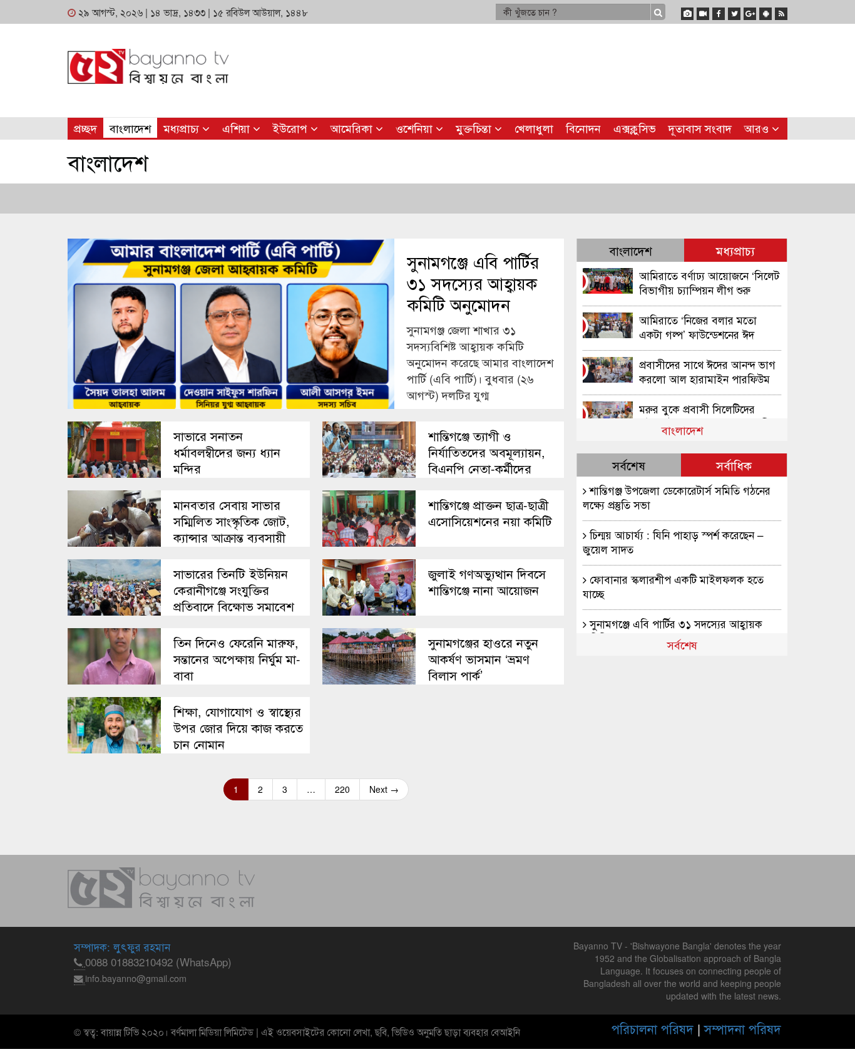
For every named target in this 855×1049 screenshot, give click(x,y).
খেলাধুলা (534, 128)
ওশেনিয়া (416, 128)
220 (342, 789)
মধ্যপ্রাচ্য (182, 128)
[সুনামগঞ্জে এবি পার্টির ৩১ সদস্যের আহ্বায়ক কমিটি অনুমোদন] (231, 324)
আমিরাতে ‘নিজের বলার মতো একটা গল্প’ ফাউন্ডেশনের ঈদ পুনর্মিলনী (698, 327)
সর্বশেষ (682, 644)
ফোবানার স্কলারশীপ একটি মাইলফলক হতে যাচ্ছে (673, 586)
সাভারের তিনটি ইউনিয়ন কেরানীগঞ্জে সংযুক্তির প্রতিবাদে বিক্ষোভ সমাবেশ (233, 590)
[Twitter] (734, 11)
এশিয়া (237, 128)
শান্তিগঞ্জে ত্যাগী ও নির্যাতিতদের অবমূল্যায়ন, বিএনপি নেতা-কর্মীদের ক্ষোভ (486, 460)
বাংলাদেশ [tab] (630, 250)
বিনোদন (583, 128)
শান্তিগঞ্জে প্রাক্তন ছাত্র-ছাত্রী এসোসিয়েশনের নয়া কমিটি (490, 513)
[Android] (765, 11)
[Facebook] (718, 11)
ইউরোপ (291, 128)
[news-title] (114, 449)
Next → (384, 789)
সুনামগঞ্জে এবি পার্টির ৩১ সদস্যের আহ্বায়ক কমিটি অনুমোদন (473, 283)
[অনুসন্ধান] (658, 12)
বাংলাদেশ (130, 128)
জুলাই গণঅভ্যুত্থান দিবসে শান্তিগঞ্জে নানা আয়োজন (487, 582)
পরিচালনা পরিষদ (653, 1029)
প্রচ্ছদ (85, 128)
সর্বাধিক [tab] (734, 465)
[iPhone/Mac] (687, 11)
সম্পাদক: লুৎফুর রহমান (122, 946)
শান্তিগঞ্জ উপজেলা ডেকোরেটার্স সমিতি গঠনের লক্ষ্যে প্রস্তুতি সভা (677, 497)
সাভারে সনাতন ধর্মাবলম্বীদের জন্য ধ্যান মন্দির (226, 452)
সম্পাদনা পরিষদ (742, 1029)
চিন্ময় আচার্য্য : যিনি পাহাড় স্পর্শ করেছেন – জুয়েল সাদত (673, 541)
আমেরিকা (353, 128)
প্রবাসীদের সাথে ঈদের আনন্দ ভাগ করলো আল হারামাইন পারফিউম (707, 371)
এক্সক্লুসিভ (634, 128)
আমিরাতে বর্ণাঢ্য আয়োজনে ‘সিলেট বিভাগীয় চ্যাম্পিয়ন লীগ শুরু (709, 282)
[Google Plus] (750, 11)
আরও (758, 128)
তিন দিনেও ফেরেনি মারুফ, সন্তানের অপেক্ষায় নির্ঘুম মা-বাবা (236, 658)
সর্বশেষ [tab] (628, 465)
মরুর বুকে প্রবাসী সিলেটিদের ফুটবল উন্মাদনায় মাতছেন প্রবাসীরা (709, 415)
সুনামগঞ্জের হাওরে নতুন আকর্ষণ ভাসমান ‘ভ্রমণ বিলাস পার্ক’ (483, 658)
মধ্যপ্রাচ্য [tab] (735, 250)
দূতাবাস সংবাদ (700, 128)
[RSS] (781, 11)
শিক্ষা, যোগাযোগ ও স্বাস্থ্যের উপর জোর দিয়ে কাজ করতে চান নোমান (238, 727)
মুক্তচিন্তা (475, 128)
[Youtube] (703, 11)
